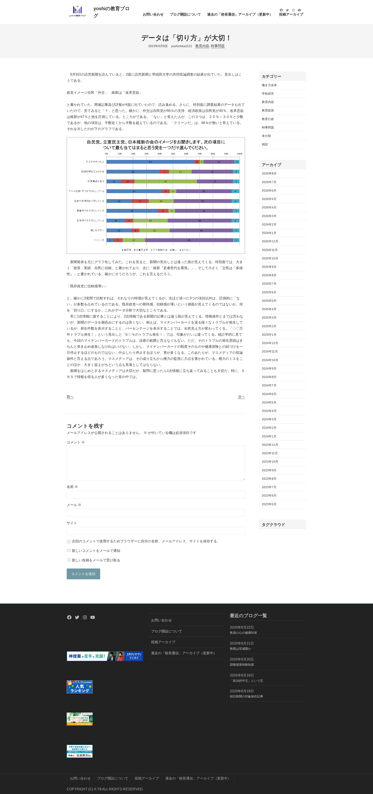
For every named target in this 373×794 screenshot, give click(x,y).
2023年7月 (269, 487)
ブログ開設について (166, 631)
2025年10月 (270, 258)
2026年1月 (269, 233)
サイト (72, 523)
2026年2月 (269, 224)
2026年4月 (269, 207)
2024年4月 (269, 411)
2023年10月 (270, 461)
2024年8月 (269, 377)
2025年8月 (269, 275)
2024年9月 (269, 368)
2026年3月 (269, 216)
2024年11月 (270, 351)
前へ (70, 397)
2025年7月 (269, 283)
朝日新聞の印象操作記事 (246, 696)
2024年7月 (269, 385)
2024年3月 (269, 419)
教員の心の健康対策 (243, 632)
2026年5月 (269, 199)
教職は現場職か (240, 648)
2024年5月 (269, 402)
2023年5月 (269, 504)
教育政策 (268, 110)
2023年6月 (269, 495)
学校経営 (268, 93)
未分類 (266, 136)
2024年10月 (270, 360)
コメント (76, 442)
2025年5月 (269, 300)
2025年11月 (270, 250)
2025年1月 (269, 334)
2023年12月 (270, 444)
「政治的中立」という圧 (246, 680)
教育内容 (202, 46)
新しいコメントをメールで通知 (96, 551)
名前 (72, 487)
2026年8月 (269, 173)
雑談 (265, 144)
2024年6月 (269, 394)
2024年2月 (269, 427)
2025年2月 (269, 326)
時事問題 (218, 46)
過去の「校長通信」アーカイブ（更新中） (184, 653)
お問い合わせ (161, 620)
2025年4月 (269, 309)
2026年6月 (269, 190)
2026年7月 (269, 182)
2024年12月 (270, 343)
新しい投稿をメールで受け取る (96, 560)
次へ (241, 397)
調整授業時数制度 (242, 664)
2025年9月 (269, 266)
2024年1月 (269, 436)
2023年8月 (269, 478)
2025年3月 (269, 317)
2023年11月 (270, 453)
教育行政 (268, 119)
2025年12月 (270, 241)
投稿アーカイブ (163, 642)
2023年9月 (269, 470)
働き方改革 (269, 85)
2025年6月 (269, 292)
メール (74, 505)
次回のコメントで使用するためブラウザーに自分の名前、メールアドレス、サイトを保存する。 (146, 541)
